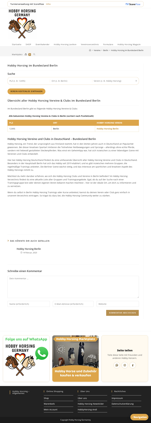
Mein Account (50, 409)
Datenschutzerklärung (123, 403)
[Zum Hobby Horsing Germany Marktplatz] (75, 358)
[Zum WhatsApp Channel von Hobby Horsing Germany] (26, 358)
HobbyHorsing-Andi (87, 409)
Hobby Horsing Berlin (108, 128)
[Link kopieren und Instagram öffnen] (125, 365)
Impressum (117, 398)
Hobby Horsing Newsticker (91, 403)
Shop (46, 398)
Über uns (82, 398)
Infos (48, 4)
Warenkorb (49, 403)
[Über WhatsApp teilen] (117, 365)
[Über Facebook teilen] (132, 365)
